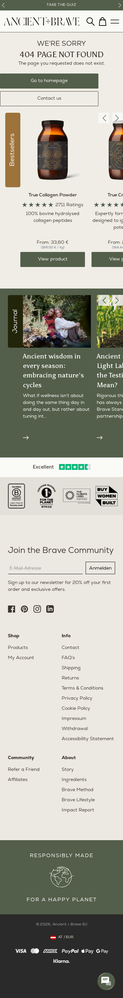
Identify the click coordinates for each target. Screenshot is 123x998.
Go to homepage (49, 80)
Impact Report (78, 810)
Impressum (74, 718)
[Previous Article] (103, 300)
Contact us (49, 98)
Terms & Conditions (82, 688)
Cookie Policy (76, 708)
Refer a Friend (24, 769)
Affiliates (18, 779)
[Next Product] (117, 118)
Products (18, 647)
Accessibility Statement (88, 739)
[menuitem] (41, 24)
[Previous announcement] (3, 5)
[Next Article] (117, 300)
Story (68, 769)
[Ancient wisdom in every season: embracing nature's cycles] (57, 437)
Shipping (71, 668)
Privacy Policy (77, 698)
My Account (21, 658)
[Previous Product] (103, 118)
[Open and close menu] (114, 20)
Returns (70, 678)
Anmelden (100, 568)
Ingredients (74, 779)
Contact (70, 647)
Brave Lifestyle (78, 800)
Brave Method (77, 790)
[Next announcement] (120, 5)
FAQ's (68, 658)
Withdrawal (75, 728)
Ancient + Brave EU (69, 924)
